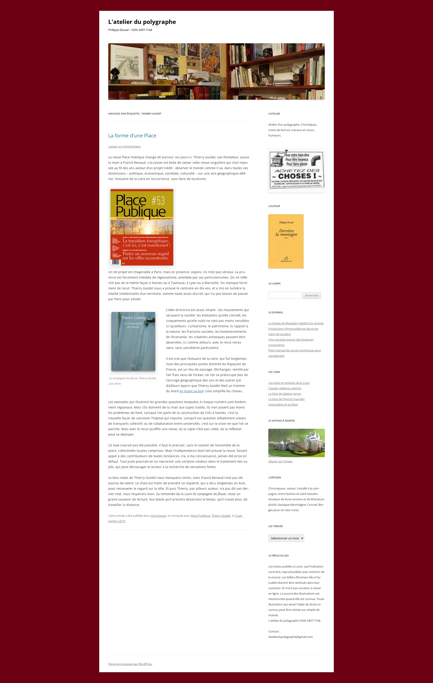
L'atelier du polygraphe (142, 22)
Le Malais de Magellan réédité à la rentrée (296, 323)
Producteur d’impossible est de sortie (293, 329)
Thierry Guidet (221, 516)
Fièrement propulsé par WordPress (130, 664)
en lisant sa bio (191, 391)
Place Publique (200, 516)
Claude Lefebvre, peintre (284, 388)
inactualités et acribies (283, 404)
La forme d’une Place (132, 135)
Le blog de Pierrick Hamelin (286, 399)
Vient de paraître (279, 334)
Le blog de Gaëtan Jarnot (284, 394)
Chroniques (158, 516)
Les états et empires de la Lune (289, 383)
